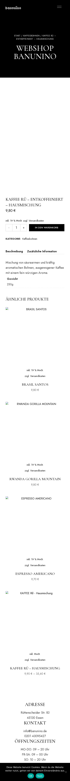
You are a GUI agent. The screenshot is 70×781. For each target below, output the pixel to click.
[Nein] (65, 772)
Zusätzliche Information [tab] (42, 251)
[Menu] (58, 6)
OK (30, 776)
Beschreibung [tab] (14, 251)
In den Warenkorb (46, 227)
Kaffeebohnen (31, 35)
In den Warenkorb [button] (35, 370)
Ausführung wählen (35, 654)
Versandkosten (36, 220)
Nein (39, 776)
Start (17, 35)
